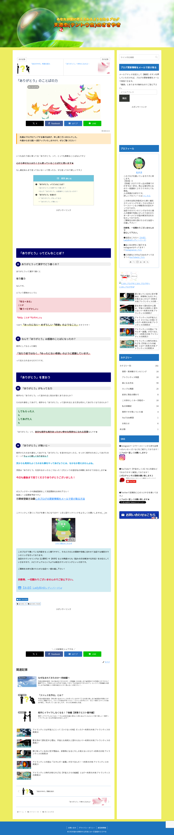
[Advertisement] (63, 228)
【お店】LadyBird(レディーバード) (135, 238)
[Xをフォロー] (134, 261)
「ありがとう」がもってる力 (50, 198)
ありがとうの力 (35, 604)
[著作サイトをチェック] (130, 261)
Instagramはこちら (133, 249)
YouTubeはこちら (137, 257)
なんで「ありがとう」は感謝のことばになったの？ (59, 191)
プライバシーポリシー (87, 827)
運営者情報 (102, 827)
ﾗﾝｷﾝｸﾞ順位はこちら (62, 543)
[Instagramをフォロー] (137, 261)
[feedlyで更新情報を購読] (144, 261)
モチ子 (139, 172)
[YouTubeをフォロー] (140, 261)
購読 (124, 98)
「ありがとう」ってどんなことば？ (51, 184)
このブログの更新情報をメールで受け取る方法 (60, 498)
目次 (63, 178)
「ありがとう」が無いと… (50, 201)
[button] (156, 57)
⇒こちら (147, 195)
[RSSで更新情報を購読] (147, 261)
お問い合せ (72, 827)
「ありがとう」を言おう (47, 194)
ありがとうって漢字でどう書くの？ (53, 188)
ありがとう (22, 604)
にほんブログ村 (125, 286)
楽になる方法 (23, 599)
